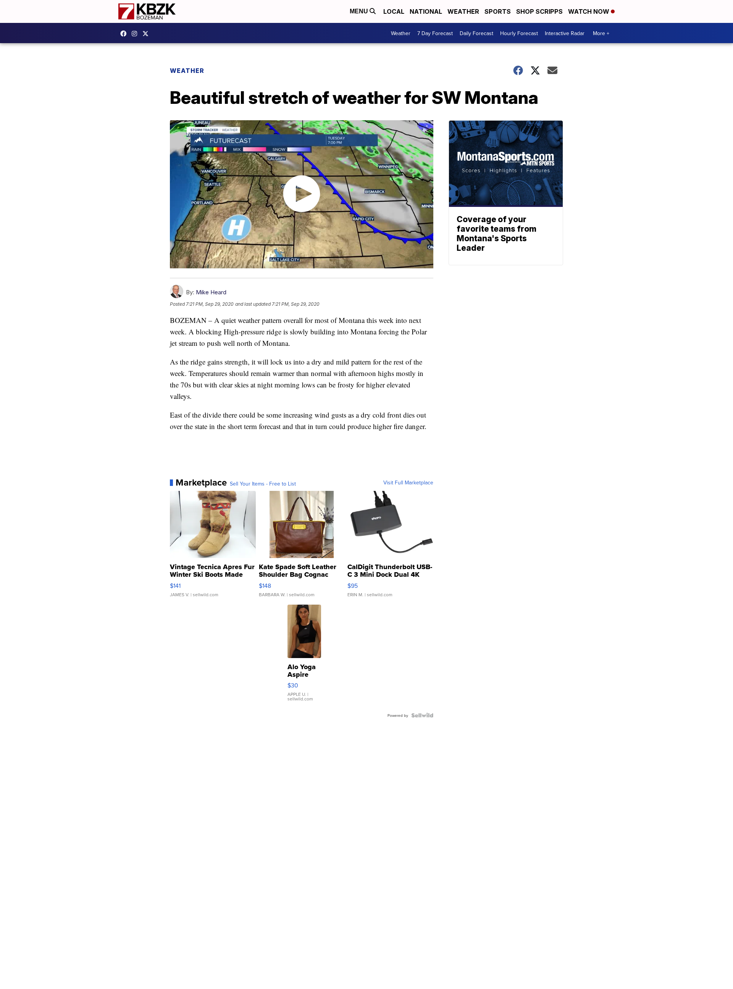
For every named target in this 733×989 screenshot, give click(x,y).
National (426, 11)
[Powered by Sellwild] (422, 715)
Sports (497, 11)
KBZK (147, 34)
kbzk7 (125, 34)
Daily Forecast (476, 33)
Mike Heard (211, 292)
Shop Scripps (539, 11)
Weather (463, 11)
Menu (360, 11)
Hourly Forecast (519, 33)
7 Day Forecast (435, 33)
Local (393, 11)
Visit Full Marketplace (408, 482)
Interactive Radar (564, 33)
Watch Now (589, 11)
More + (601, 33)
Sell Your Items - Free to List (263, 483)
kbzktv (136, 34)
